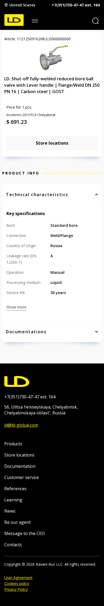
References (15, 489)
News (9, 511)
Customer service (21, 477)
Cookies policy (16, 583)
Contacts (13, 545)
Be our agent (17, 522)
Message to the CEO (24, 533)
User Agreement (18, 577)
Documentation (19, 466)
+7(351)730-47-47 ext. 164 (76, 4)
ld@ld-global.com (21, 425)
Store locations (19, 455)
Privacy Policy (16, 589)
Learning (13, 500)
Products (13, 444)
